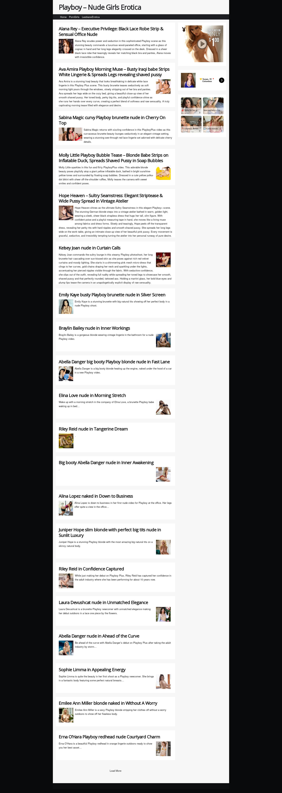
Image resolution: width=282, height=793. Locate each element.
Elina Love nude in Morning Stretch (92, 395)
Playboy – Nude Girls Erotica (100, 7)
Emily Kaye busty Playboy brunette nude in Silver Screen (112, 295)
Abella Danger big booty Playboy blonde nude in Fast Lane (114, 362)
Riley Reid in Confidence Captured (91, 569)
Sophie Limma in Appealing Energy (92, 669)
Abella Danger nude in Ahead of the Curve (99, 636)
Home (63, 17)
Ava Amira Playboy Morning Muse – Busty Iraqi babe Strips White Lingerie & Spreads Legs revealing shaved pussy (114, 71)
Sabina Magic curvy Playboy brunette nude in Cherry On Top (112, 120)
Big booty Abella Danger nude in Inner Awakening (106, 462)
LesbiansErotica (91, 17)
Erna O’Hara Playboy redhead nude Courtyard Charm (109, 737)
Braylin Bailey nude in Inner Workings (94, 328)
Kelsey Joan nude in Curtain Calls (89, 248)
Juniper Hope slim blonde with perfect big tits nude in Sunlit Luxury (110, 532)
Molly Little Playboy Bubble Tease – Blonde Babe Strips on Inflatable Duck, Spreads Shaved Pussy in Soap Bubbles (113, 157)
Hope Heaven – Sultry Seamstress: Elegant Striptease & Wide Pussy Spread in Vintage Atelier (111, 198)
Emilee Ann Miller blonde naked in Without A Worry (108, 703)
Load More (115, 770)
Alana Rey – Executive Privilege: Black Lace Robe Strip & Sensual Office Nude (111, 31)
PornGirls (74, 17)
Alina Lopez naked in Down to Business (96, 496)
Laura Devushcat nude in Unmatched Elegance (103, 602)
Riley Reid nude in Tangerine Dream (93, 429)
